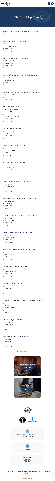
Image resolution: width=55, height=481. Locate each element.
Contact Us (28, 389)
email (5, 51)
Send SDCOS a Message (27, 449)
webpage (6, 34)
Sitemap (29, 474)
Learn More (27, 368)
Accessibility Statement (41, 471)
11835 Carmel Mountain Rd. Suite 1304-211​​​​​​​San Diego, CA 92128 (27, 435)
